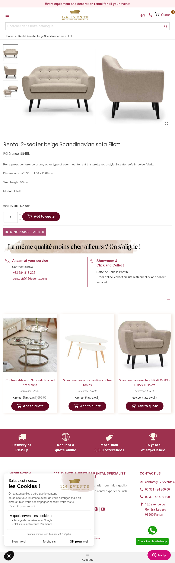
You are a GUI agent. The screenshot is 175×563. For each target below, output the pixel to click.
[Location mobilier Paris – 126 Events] (75, 15)
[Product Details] (87, 300)
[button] (9, 556)
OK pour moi (79, 541)
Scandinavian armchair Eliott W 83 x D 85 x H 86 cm (144, 382)
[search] (165, 26)
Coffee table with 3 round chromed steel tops (30, 382)
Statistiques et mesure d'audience (32, 524)
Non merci (19, 541)
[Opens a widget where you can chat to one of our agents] (159, 555)
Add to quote (44, 216)
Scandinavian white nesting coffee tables (87, 382)
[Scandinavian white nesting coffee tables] (87, 345)
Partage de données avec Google (32, 520)
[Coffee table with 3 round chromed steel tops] (30, 345)
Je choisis (49, 541)
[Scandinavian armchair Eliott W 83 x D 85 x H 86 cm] (144, 345)
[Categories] (7, 15)
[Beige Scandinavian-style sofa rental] (166, 123)
